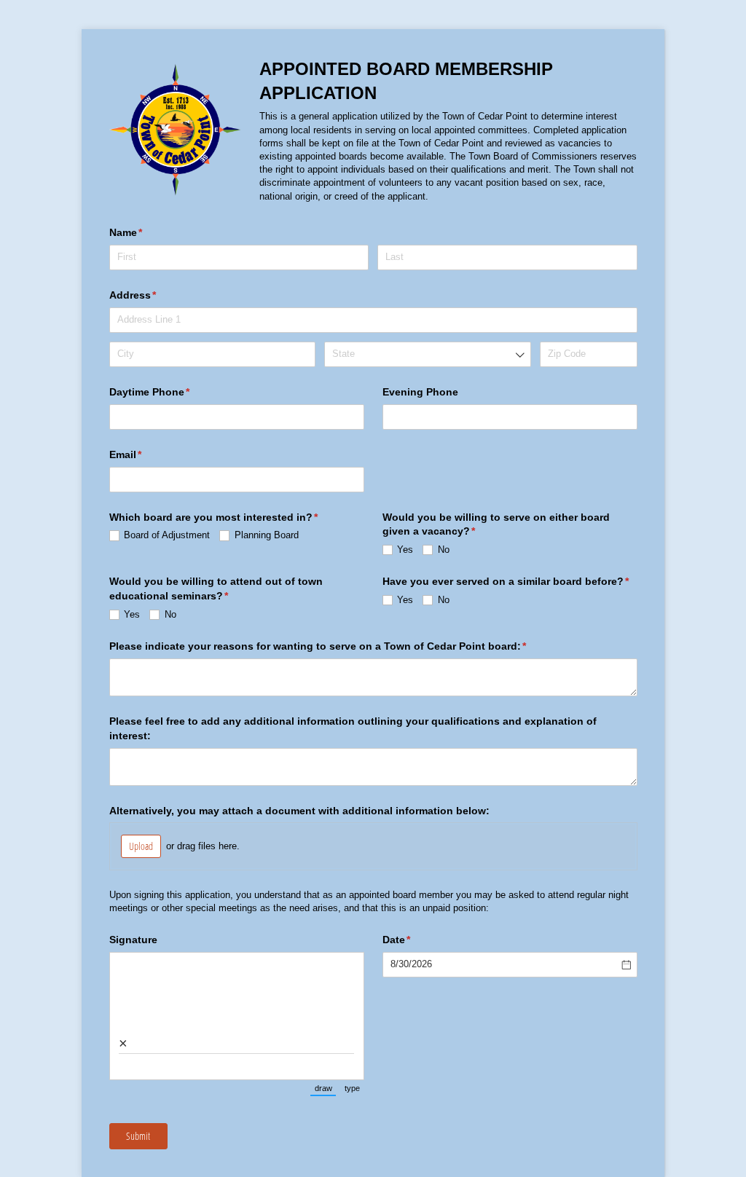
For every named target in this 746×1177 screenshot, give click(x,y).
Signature (133, 939)
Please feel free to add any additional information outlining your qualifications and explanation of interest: (353, 728)
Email (147, 454)
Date (418, 939)
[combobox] (427, 354)
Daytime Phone (171, 392)
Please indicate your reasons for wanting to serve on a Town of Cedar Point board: (339, 646)
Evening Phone (420, 392)
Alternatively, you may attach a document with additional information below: (299, 810)
